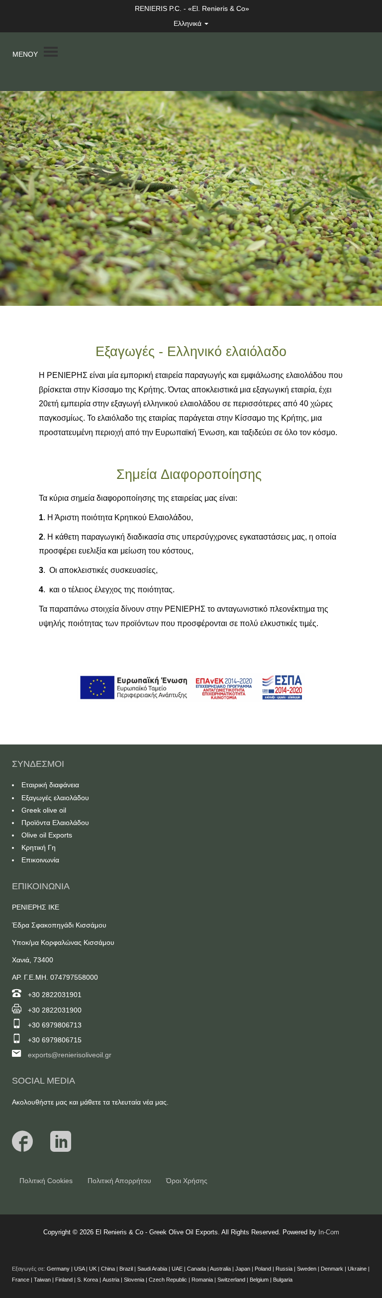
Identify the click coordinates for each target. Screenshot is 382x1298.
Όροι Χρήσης (186, 1181)
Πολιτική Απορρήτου (119, 1181)
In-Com (328, 1232)
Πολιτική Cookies (46, 1181)
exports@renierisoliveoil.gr (69, 1055)
